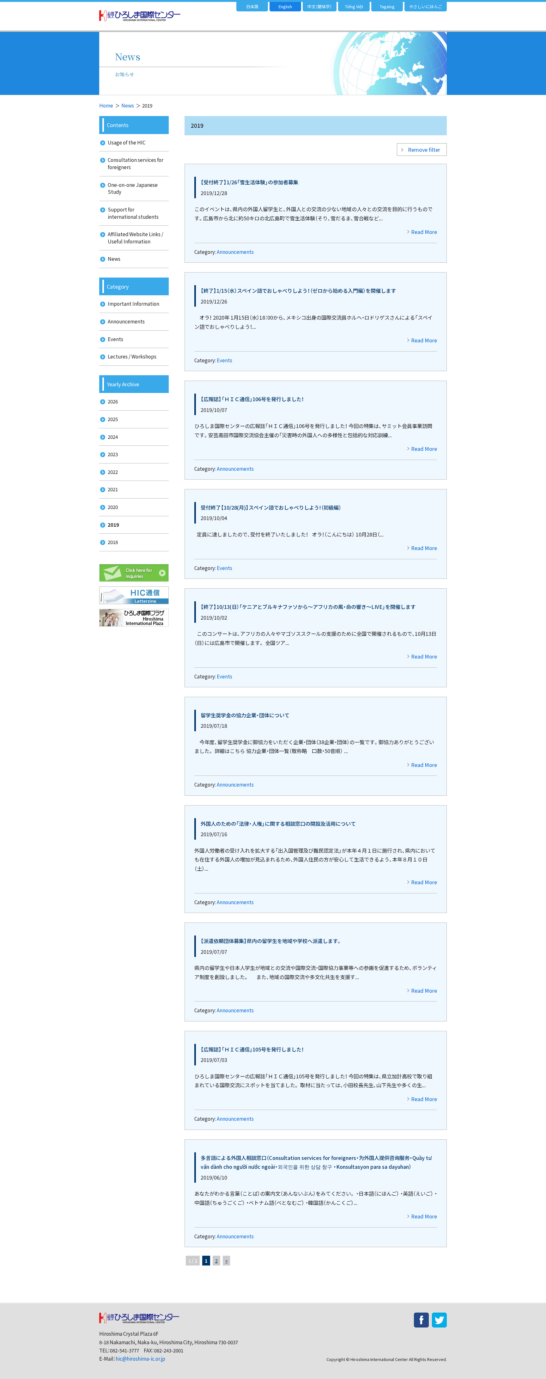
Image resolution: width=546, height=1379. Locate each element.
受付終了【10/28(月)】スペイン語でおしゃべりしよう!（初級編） (271, 507)
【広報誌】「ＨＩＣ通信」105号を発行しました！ (252, 1049)
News (127, 105)
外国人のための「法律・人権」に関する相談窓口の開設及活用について (278, 823)
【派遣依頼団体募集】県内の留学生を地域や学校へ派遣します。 (271, 941)
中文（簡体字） (319, 6)
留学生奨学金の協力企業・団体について (245, 715)
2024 (113, 436)
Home (106, 105)
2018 (113, 542)
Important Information (133, 303)
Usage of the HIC (126, 142)
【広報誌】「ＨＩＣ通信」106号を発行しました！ (252, 399)
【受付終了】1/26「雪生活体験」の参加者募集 (249, 182)
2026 (113, 401)
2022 (113, 472)
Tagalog (387, 6)
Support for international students (133, 213)
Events (224, 360)
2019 (113, 524)
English (285, 6)
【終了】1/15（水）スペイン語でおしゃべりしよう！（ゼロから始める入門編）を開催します (298, 290)
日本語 (252, 6)
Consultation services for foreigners (135, 163)
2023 (113, 454)
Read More (424, 232)
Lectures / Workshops (132, 356)
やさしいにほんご (425, 6)
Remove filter (424, 149)
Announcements (235, 251)
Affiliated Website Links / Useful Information (135, 238)
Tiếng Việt (354, 6)
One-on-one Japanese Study (133, 188)
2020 (113, 507)
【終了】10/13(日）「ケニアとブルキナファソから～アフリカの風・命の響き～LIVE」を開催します (308, 606)
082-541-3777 (124, 1350)
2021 (113, 489)
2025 (113, 419)
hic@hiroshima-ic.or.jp (140, 1358)
